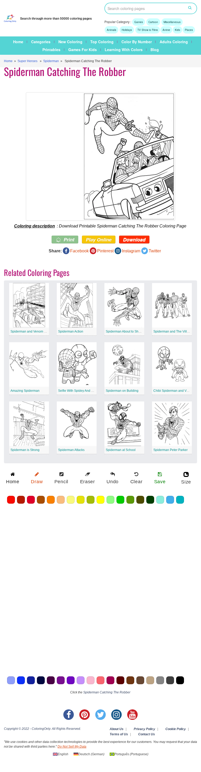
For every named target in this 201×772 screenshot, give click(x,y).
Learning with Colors (124, 49)
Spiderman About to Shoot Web (128, 331)
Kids (177, 30)
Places (189, 30)
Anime (166, 30)
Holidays (127, 30)
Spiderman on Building (122, 391)
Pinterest (105, 251)
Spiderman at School (121, 450)
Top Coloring (102, 41)
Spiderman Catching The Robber (106, 692)
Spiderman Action (70, 331)
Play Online (98, 239)
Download (134, 239)
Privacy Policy (144, 729)
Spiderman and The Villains (173, 331)
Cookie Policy (175, 729)
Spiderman (51, 61)
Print (68, 239)
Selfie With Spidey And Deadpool (81, 391)
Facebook (79, 251)
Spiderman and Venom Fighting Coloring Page (43, 331)
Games (138, 22)
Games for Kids (82, 49)
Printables (51, 49)
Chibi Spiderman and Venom (173, 391)
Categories (41, 41)
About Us (117, 729)
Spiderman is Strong (25, 450)
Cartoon (153, 22)
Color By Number (136, 41)
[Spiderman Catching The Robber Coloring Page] (100, 156)
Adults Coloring (174, 41)
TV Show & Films (147, 30)
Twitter (155, 251)
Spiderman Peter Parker (170, 450)
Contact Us (146, 734)
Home (18, 41)
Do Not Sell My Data (72, 746)
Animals (111, 30)
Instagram (131, 251)
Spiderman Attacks (71, 450)
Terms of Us (119, 734)
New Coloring (70, 41)
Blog (154, 49)
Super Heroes (27, 61)
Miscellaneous (172, 22)
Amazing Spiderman (25, 391)
